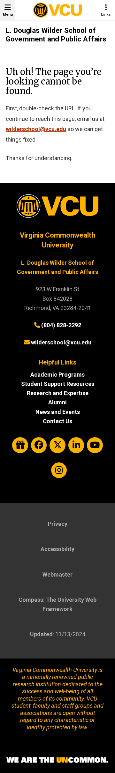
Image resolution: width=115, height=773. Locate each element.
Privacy (57, 523)
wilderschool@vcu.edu (36, 129)
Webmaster (57, 574)
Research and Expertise (57, 393)
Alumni (57, 402)
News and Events (57, 412)
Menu (8, 14)
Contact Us (57, 421)
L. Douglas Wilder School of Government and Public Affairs (56, 34)
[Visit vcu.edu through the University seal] (57, 208)
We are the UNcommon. (57, 760)
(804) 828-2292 (61, 325)
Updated (41, 634)
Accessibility (57, 549)
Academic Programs (57, 374)
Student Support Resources (57, 383)
